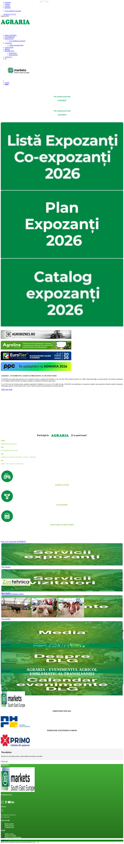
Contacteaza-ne (9, 827)
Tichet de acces (9, 825)
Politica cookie (9, 834)
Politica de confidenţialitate (13, 837)
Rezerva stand (9, 824)
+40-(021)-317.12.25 (9, 14)
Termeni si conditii (10, 835)
